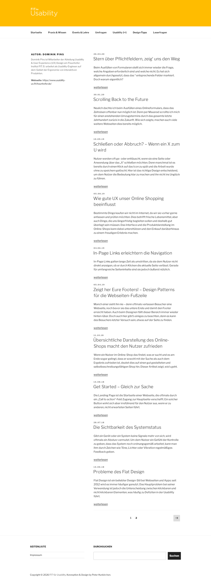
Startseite (36, 32)
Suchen (174, 555)
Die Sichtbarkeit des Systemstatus (127, 427)
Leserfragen (160, 32)
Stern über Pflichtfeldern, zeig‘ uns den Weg (136, 58)
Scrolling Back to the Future (120, 99)
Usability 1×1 (120, 32)
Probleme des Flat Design (118, 471)
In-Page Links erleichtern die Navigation (132, 252)
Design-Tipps (140, 32)
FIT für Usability (57, 574)
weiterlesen (101, 87)
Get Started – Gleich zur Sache (123, 386)
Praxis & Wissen (57, 32)
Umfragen (100, 32)
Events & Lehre (80, 32)
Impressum (36, 555)
